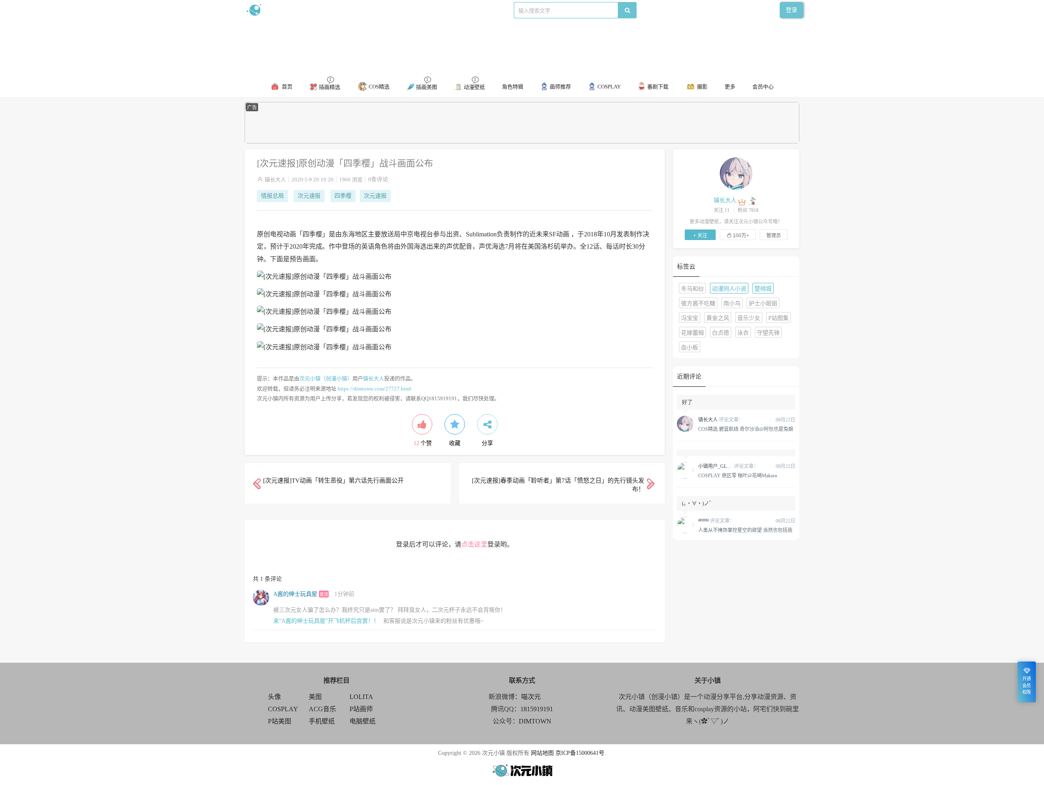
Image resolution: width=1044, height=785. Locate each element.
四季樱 (343, 196)
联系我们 (385, 10)
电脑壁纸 (362, 721)
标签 (408, 10)
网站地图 (542, 753)
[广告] (522, 142)
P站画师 (361, 709)
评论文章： (720, 420)
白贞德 (720, 333)
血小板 (689, 347)
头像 (274, 696)
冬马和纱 (692, 289)
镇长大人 (275, 179)
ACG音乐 (322, 709)
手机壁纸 (322, 721)
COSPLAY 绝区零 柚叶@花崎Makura (737, 475)
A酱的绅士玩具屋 (295, 594)
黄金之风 (717, 318)
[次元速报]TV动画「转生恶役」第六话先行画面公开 (333, 480)
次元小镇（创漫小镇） (325, 378)
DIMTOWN (535, 721)
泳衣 (743, 333)
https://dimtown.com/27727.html (374, 389)
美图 (315, 696)
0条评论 (378, 179)
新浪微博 (329, 10)
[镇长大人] (736, 173)
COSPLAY (283, 709)
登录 (791, 10)
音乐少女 (748, 318)
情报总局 (272, 196)
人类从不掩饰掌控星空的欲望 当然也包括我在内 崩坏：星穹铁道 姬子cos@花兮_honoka (745, 529)
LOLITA (361, 696)
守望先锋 (768, 333)
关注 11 (722, 210)
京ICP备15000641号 (579, 753)
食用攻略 (357, 10)
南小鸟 (732, 303)
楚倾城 (763, 289)
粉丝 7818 (748, 210)
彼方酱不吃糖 (698, 303)
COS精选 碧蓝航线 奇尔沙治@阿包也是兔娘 (745, 428)
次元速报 (309, 196)
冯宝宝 (689, 318)
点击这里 (474, 544)
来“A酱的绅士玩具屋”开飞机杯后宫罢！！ (326, 621)
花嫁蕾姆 (692, 333)
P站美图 (279, 721)
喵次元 (531, 696)
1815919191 (536, 709)
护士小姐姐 (763, 303)
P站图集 (778, 318)
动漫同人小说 (729, 289)
